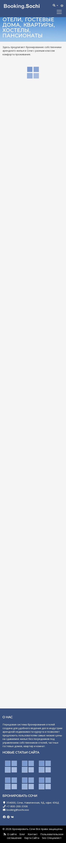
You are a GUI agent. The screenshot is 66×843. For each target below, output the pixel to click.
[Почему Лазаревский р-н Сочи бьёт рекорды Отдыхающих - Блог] (11, 766)
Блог (22, 834)
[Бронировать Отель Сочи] (24, 6)
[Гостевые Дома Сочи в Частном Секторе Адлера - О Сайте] (44, 766)
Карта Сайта (31, 837)
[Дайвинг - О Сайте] (44, 783)
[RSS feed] (4, 834)
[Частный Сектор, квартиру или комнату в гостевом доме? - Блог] (28, 766)
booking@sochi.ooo (17, 809)
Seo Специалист (51, 837)
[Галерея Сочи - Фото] (28, 783)
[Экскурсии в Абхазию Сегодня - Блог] (11, 783)
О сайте (12, 834)
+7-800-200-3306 (17, 806)
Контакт (33, 834)
